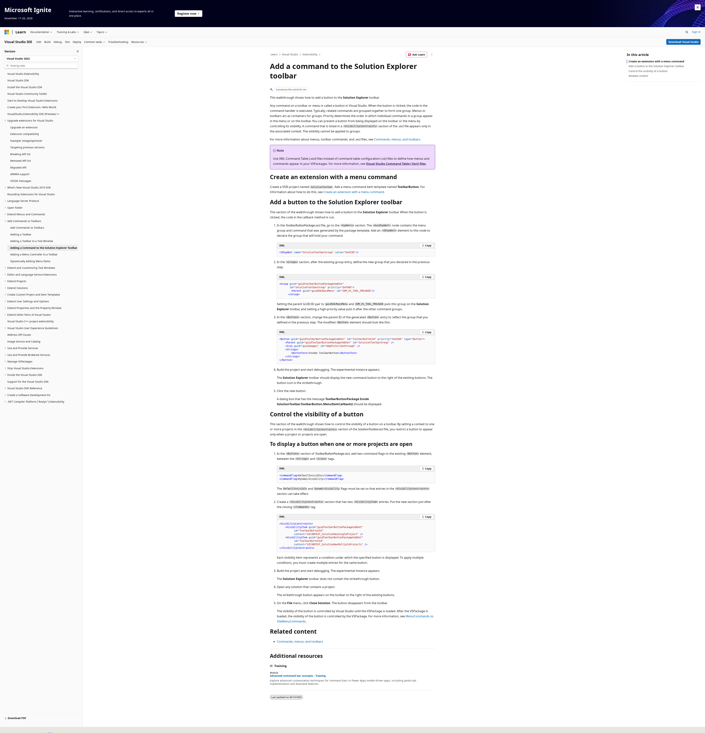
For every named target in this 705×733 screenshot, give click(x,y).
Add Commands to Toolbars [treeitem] (27, 227)
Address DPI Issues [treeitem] (19, 334)
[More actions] (432, 55)
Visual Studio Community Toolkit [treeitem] (27, 94)
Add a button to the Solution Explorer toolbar (656, 66)
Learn (274, 54)
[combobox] (41, 59)
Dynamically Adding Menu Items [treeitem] (30, 261)
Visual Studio (290, 54)
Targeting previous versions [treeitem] (27, 147)
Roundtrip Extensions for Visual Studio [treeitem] (31, 194)
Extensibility (310, 54)
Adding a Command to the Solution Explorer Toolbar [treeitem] (43, 248)
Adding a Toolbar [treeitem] (20, 234)
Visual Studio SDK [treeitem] (18, 80)
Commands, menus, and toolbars (397, 139)
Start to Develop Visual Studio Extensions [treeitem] (32, 100)
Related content (638, 76)
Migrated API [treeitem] (18, 167)
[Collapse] (78, 51)
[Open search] (686, 32)
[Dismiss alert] (698, 7)
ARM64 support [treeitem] (19, 174)
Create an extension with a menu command (353, 192)
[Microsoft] (6, 32)
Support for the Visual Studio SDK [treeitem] (28, 381)
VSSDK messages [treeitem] (20, 181)
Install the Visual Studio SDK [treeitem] (24, 87)
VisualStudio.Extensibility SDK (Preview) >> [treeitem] (33, 114)
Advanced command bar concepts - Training (298, 675)
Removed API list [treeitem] (20, 160)
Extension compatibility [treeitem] (24, 134)
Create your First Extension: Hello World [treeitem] (31, 107)
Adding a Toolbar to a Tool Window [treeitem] (31, 241)
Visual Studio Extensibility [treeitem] (23, 74)
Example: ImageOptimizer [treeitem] (26, 140)
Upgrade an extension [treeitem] (24, 127)
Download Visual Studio (683, 42)
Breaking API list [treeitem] (20, 154)
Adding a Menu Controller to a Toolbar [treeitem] (34, 254)
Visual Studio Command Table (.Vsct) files (396, 164)
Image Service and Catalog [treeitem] (23, 341)
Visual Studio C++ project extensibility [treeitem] (30, 321)
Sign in (696, 32)
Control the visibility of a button (648, 71)
